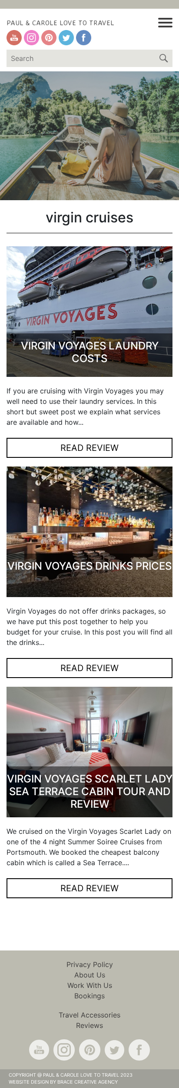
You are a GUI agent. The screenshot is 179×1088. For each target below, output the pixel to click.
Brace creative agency (87, 1082)
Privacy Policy (89, 964)
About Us (89, 974)
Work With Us (89, 985)
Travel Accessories (89, 1015)
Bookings (89, 995)
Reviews (89, 1025)
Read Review (89, 448)
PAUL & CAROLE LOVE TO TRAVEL (60, 22)
